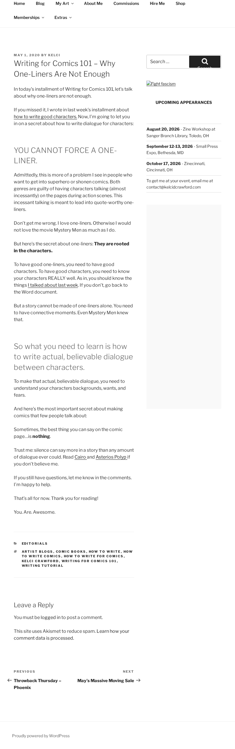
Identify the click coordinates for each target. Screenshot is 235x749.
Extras (60, 17)
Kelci (54, 55)
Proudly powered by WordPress (41, 735)
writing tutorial (43, 566)
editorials (35, 544)
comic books (71, 552)
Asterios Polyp (111, 457)
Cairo (81, 457)
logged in (50, 617)
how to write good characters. (45, 116)
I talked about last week (53, 285)
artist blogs (37, 552)
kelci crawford (40, 561)
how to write (105, 552)
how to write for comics (94, 556)
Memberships (27, 17)
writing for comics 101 (89, 561)
